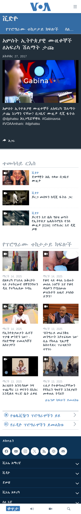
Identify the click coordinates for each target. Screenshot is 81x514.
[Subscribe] (63, 451)
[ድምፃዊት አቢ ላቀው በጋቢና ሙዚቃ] (15, 177)
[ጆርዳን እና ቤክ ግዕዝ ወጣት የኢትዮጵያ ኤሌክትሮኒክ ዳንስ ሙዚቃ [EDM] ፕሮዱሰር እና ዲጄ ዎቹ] (15, 217)
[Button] (9, 141)
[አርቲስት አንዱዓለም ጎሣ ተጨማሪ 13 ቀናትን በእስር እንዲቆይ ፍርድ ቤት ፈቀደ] (20, 366)
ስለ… (69, 29)
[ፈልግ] (69, 509)
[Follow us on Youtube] (16, 451)
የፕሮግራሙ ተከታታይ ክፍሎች (32, 29)
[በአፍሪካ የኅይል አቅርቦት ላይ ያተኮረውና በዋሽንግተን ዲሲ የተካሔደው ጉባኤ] (20, 261)
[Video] (50, 509)
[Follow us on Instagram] (25, 451)
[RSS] (44, 451)
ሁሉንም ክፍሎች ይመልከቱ (62, 400)
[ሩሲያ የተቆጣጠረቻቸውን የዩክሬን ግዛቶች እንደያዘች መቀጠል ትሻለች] (61, 366)
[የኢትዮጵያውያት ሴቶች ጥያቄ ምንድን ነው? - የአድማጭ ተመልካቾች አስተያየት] (20, 314)
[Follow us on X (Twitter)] (35, 451)
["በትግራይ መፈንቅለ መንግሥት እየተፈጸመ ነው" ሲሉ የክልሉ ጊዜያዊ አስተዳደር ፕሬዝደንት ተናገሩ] (61, 314)
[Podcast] (54, 451)
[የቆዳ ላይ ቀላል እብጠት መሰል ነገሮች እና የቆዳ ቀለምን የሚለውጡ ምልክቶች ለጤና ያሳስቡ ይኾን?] (61, 261)
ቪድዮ (35, 173)
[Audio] (32, 509)
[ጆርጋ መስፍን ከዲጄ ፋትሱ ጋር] (15, 197)
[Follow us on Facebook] (6, 451)
